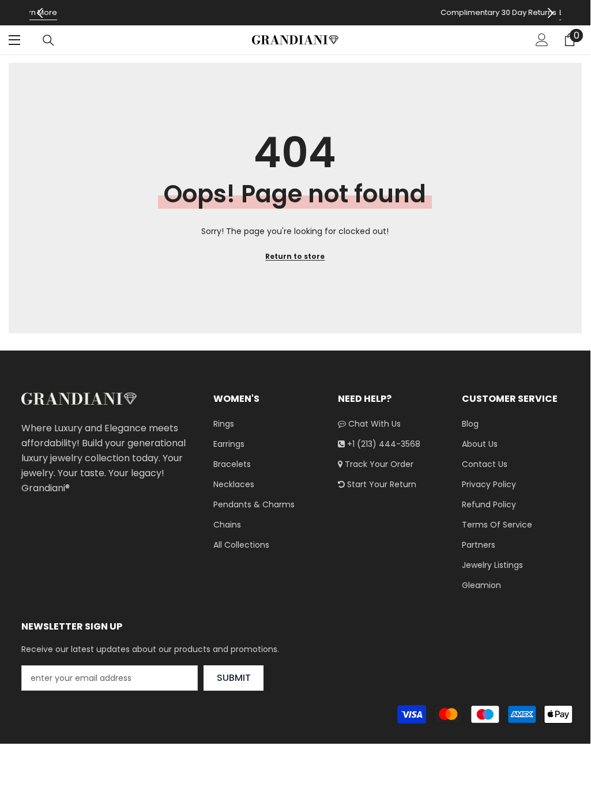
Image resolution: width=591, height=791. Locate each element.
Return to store (295, 256)
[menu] (15, 40)
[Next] (551, 13)
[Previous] (39, 13)
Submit (234, 677)
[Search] (48, 40)
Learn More (404, 12)
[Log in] (542, 39)
